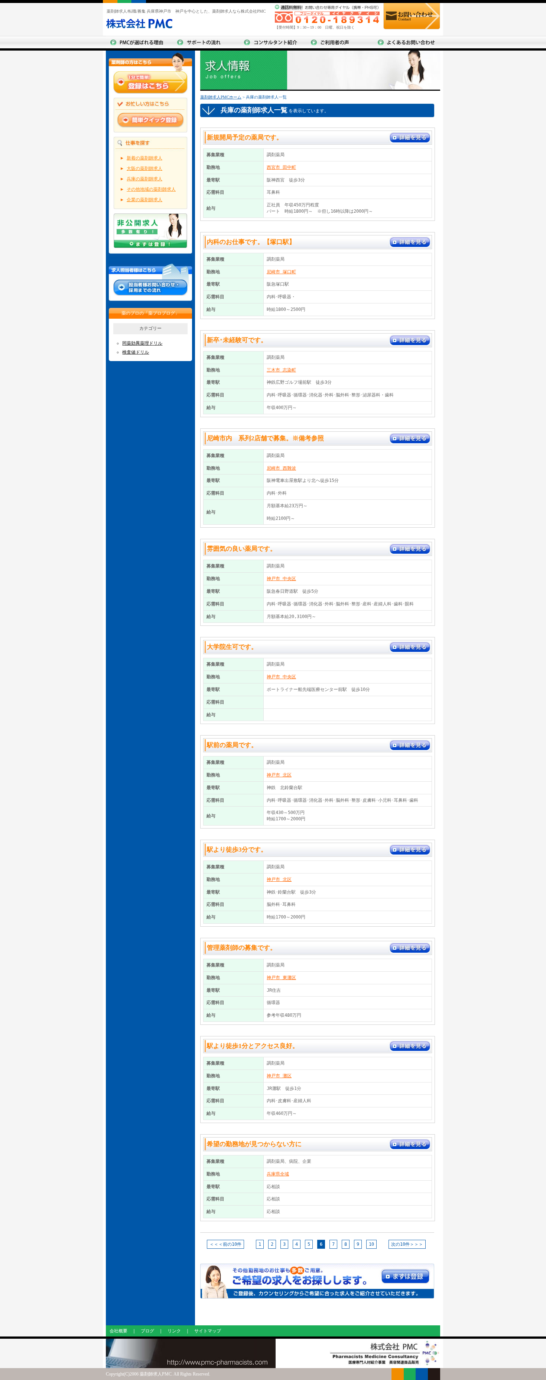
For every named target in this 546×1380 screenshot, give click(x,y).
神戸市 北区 (279, 775)
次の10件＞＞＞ (407, 1244)
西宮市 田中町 (281, 167)
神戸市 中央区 (281, 578)
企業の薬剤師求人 (144, 199)
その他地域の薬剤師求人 (151, 189)
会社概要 (118, 1331)
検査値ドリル (135, 352)
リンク (174, 1331)
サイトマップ (207, 1331)
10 (371, 1244)
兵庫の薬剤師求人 (144, 178)
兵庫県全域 (278, 1174)
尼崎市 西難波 (281, 468)
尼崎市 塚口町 (281, 271)
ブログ (147, 1331)
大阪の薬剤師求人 (144, 168)
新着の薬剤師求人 (144, 158)
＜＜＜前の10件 (225, 1244)
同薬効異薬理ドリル (142, 343)
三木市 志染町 (281, 370)
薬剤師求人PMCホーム (220, 97)
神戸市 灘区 (279, 1075)
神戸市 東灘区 (281, 977)
